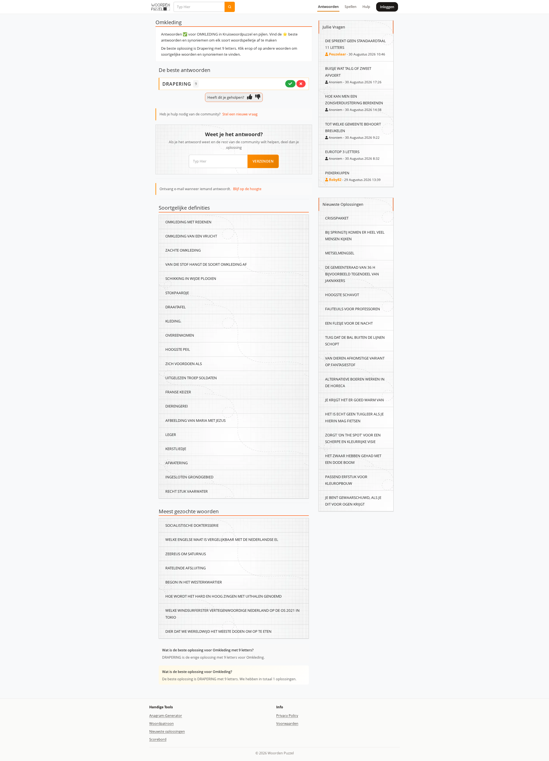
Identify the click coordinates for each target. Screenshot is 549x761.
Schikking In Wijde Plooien (190, 278)
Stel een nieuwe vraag (240, 114)
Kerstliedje (175, 448)
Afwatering (176, 462)
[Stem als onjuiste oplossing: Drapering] (301, 83)
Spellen (350, 6)
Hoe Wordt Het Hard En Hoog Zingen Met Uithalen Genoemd (223, 596)
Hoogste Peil (177, 349)
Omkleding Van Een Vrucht (191, 236)
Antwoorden (328, 6)
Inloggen (387, 6)
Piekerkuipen (337, 172)
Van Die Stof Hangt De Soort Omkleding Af (206, 264)
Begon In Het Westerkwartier (193, 582)
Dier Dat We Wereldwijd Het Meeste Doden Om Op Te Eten (218, 631)
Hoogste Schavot (342, 294)
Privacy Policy (287, 715)
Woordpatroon (161, 723)
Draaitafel (175, 306)
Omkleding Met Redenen (188, 221)
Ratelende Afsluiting (185, 567)
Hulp (366, 6)
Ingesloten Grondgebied (189, 476)
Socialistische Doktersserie (192, 525)
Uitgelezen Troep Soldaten (191, 377)
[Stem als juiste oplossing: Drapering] (290, 83)
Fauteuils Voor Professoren (352, 308)
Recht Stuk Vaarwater (186, 491)
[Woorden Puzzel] (160, 7)
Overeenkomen (179, 335)
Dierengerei (176, 406)
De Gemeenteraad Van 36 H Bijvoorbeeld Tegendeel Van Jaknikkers (352, 274)
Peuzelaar (337, 54)
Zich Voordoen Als (183, 363)
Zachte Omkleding (183, 250)
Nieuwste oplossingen (167, 731)
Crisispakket (336, 218)
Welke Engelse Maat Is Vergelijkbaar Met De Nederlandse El (221, 539)
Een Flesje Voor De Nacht (349, 323)
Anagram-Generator (165, 715)
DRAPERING (176, 84)
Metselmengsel (339, 252)
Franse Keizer (178, 391)
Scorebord (157, 739)
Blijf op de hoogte (247, 189)
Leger (170, 434)
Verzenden (263, 161)
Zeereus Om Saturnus (185, 553)
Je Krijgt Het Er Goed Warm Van (354, 399)
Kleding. (173, 321)
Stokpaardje (177, 292)
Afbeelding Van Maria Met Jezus (195, 420)
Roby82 (334, 179)
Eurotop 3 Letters (342, 151)
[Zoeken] (230, 7)
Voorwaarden (287, 723)
